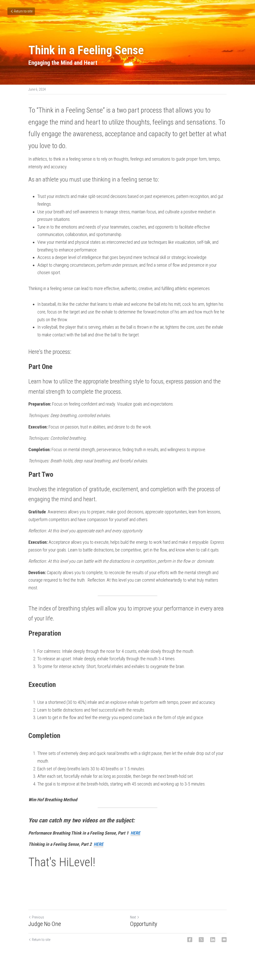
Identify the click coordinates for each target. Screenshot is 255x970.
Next (133, 917)
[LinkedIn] (212, 939)
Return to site (23, 11)
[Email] (224, 939)
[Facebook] (189, 939)
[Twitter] (201, 939)
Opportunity (143, 923)
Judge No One (44, 923)
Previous (38, 917)
